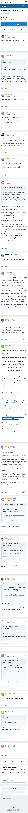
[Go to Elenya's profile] (2, 712)
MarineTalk (11, 19)
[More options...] (25, 36)
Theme (14, 807)
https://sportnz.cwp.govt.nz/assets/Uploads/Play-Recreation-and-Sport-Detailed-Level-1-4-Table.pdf (14, 417)
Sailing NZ (5, 17)
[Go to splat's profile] (2, 539)
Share (14, 788)
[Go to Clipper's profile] (2, 621)
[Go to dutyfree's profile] (2, 694)
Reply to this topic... (9, 780)
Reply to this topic (14, 24)
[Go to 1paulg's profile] (2, 56)
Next (22, 29)
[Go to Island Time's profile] (2, 255)
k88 (20, 504)
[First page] (2, 29)
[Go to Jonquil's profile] (2, 579)
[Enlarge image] (14, 374)
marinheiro (6, 62)
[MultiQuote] (2, 49)
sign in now (10, 770)
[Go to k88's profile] (2, 346)
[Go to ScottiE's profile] (2, 95)
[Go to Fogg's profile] (2, 36)
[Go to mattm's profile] (2, 320)
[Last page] (26, 29)
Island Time (8, 254)
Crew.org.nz (6, 2)
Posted (10, 37)
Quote (6, 49)
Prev (5, 29)
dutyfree (21, 717)
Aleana (20, 187)
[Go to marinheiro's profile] (2, 182)
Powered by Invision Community (14, 810)
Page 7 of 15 (14, 29)
